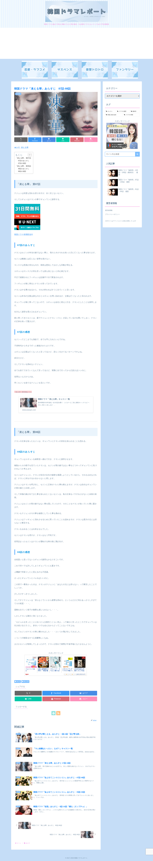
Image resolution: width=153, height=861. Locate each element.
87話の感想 (22, 163)
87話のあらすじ (23, 161)
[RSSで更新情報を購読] (58, 713)
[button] (91, 139)
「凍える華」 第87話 (23, 158)
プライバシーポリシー (112, 214)
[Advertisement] (76, 44)
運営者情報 (108, 210)
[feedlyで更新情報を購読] (53, 713)
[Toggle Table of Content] (28, 155)
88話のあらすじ (23, 169)
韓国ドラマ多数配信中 (23, 234)
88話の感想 (22, 171)
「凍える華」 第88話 (23, 166)
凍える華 (24, 147)
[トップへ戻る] (150, 858)
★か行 (17, 147)
